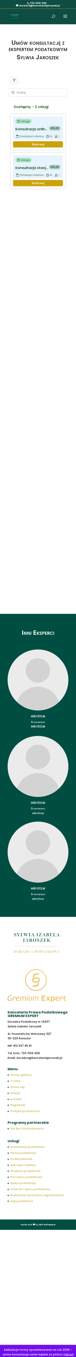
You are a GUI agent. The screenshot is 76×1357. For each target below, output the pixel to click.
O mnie (15, 1081)
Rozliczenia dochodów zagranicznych (37, 1195)
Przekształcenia (21, 1159)
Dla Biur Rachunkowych (26, 1128)
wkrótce (38, 727)
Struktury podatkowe (25, 1171)
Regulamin (17, 1105)
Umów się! (17, 1087)
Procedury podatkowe (26, 1177)
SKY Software (47, 1224)
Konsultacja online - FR (31, 129)
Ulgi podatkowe (21, 1201)
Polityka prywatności (25, 1111)
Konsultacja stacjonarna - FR (31, 167)
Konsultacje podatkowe (27, 1147)
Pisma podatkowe (23, 1153)
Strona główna (20, 1075)
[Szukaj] (14, 80)
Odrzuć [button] (68, 1354)
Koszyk (15, 1093)
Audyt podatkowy (23, 1183)
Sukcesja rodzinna (23, 1165)
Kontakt (16, 1099)
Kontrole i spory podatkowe (30, 1189)
